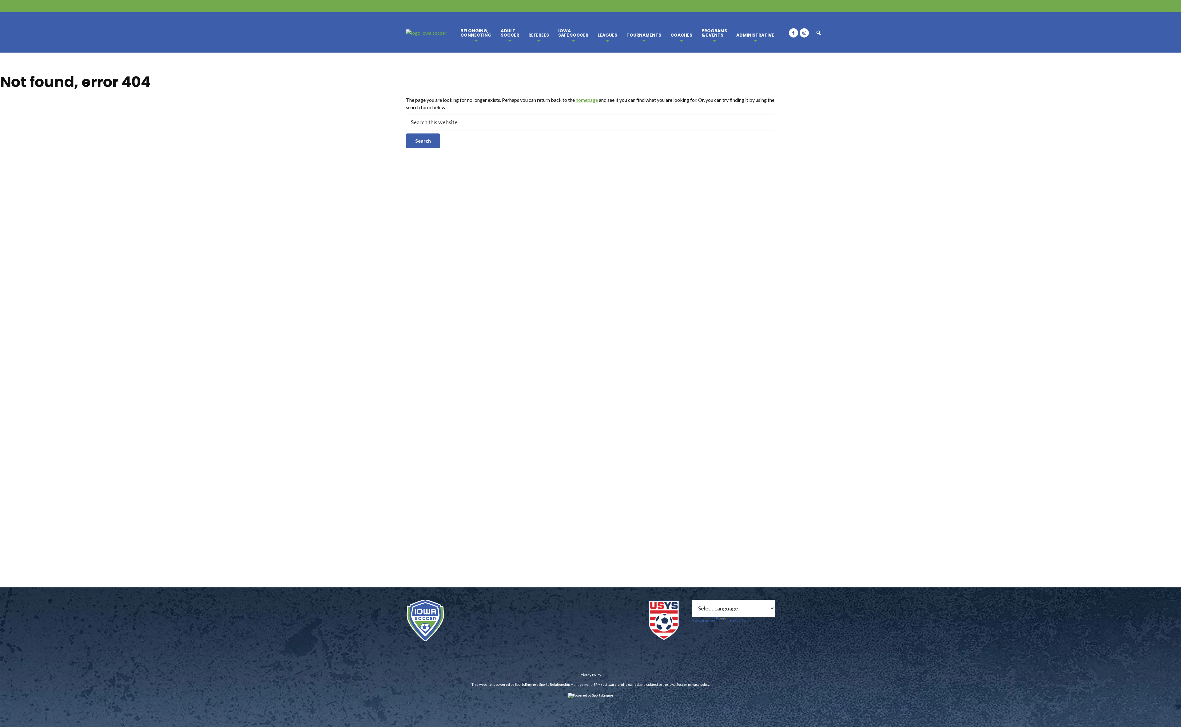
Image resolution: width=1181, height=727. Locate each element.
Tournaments (643, 35)
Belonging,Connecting (475, 33)
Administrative (755, 35)
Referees (538, 35)
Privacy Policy (590, 675)
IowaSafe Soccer (573, 33)
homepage (587, 100)
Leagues (607, 35)
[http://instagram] (804, 33)
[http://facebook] (793, 33)
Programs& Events (714, 33)
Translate (736, 620)
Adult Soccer (510, 33)
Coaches (681, 35)
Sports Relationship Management (565, 684)
